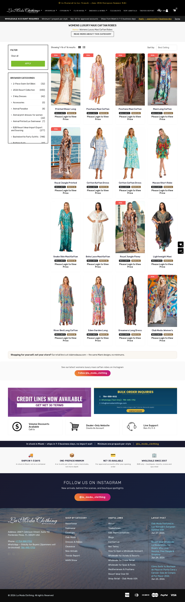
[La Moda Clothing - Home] (23, 10)
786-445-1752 (28, 547)
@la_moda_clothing (147, 444)
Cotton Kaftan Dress (98, 183)
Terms (177, 19)
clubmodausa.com (77, 355)
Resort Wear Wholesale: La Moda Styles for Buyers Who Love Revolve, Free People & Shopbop (162, 548)
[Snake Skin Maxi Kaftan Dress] (65, 227)
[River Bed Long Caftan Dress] (65, 301)
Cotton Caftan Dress (130, 183)
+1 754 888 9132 (23, 541)
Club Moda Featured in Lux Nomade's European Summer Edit (163, 526)
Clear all (14, 56)
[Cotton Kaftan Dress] (98, 153)
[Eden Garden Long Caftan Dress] (98, 301)
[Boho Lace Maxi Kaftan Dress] (98, 227)
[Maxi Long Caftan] (162, 79)
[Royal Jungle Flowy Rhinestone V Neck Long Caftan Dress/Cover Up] (130, 227)
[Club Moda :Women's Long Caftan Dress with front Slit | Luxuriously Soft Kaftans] (162, 301)
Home (75, 29)
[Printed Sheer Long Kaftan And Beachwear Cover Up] (65, 79)
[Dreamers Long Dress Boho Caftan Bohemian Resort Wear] (130, 301)
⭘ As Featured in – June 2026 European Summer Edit (92, 2)
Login (65, 117)
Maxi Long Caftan (162, 109)
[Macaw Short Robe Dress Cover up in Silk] (162, 153)
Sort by (150, 47)
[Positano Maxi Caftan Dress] (98, 79)
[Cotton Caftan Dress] (130, 153)
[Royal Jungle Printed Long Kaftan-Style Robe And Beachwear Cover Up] (65, 153)
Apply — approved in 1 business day (155, 19)
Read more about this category (92, 34)
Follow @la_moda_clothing (92, 373)
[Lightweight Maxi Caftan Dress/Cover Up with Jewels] (162, 227)
